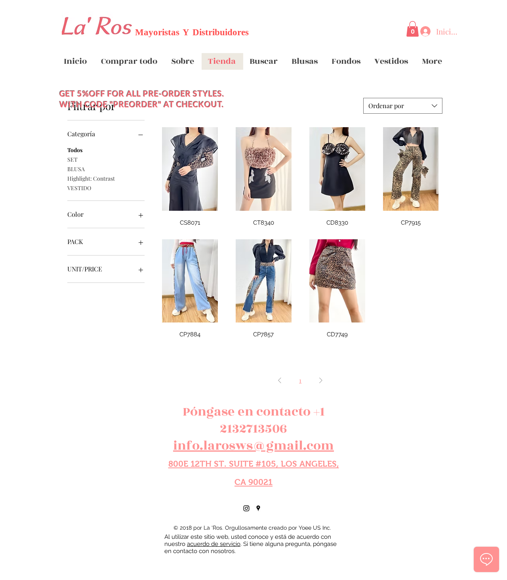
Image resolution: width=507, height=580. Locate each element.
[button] (412, 28)
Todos (74, 150)
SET (72, 159)
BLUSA (76, 169)
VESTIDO (79, 188)
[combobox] (402, 106)
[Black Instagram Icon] (246, 508)
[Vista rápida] (189, 169)
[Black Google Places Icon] (258, 508)
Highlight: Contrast (91, 178)
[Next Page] (321, 380)
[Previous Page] (279, 380)
